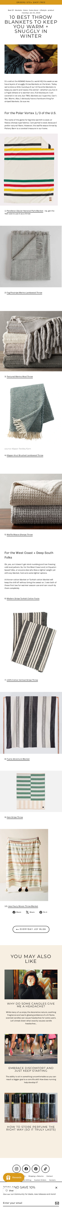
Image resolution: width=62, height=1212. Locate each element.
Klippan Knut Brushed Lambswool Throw (25, 455)
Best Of (11, 10)
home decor (33, 10)
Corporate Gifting (24, 1180)
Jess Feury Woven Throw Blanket (23, 906)
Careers (52, 1180)
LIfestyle (43, 10)
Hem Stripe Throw (15, 817)
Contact (49, 1176)
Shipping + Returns (35, 1176)
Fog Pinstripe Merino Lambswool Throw (24, 292)
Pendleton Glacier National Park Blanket (25, 211)
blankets (18, 10)
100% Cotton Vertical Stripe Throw (22, 680)
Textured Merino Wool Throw (20, 376)
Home (25, 10)
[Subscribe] (56, 1203)
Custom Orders (40, 1180)
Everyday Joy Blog (32, 929)
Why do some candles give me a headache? (31, 1005)
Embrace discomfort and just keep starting (31, 1069)
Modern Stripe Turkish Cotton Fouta (23, 598)
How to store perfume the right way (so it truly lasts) (31, 1128)
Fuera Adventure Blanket (18, 759)
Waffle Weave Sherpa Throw (20, 534)
